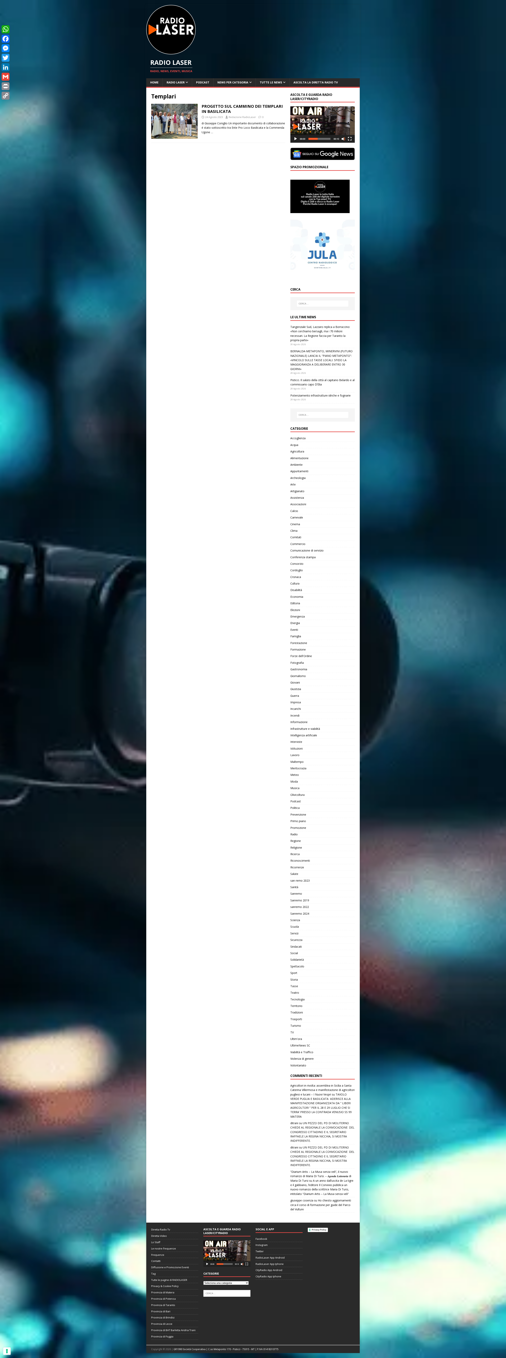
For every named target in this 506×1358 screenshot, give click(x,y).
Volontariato (298, 1065)
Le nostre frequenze (163, 1248)
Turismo (295, 1025)
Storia (294, 979)
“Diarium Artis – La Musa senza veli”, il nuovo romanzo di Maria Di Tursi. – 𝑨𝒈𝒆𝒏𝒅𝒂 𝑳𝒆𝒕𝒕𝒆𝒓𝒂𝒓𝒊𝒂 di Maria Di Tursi (320, 1176)
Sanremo (296, 893)
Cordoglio (296, 570)
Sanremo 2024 (299, 913)
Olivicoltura (297, 795)
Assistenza (297, 498)
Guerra (294, 696)
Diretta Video (159, 1236)
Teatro (294, 992)
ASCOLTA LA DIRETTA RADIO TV (316, 82)
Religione (296, 847)
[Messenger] (5, 48)
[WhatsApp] (5, 29)
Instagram (262, 1245)
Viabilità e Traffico (301, 1052)
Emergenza (297, 616)
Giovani (295, 682)
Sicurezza (296, 940)
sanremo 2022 (299, 907)
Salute (294, 874)
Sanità (294, 887)
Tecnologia (297, 999)
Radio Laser (176, 82)
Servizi (294, 933)
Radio (294, 834)
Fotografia (297, 663)
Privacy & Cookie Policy (165, 1286)
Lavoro (294, 755)
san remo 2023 (300, 880)
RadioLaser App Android (270, 1257)
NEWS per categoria (232, 82)
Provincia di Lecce (161, 1324)
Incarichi (295, 709)
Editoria (295, 603)
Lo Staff (155, 1242)
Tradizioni (296, 1012)
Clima (293, 531)
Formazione (298, 649)
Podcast (202, 82)
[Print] (5, 86)
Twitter (260, 1251)
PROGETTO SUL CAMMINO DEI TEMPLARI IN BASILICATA (242, 109)
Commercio (297, 544)
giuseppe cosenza (301, 1200)
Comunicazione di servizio (307, 550)
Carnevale (296, 517)
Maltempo (297, 762)
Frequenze (157, 1255)
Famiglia (295, 636)
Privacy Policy (319, 1229)
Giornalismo (298, 676)
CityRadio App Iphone (268, 1276)
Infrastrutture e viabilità (305, 729)
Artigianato (297, 491)
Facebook (261, 1239)
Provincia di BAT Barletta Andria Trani (173, 1330)
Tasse (294, 986)
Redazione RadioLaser (242, 117)
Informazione (299, 722)
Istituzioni (296, 748)
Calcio (294, 511)
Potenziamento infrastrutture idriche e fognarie (320, 395)
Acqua (294, 445)
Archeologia (298, 478)
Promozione (298, 828)
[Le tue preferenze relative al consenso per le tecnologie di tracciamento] (7, 1351)
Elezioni (295, 610)
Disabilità (296, 590)
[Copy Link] (5, 95)
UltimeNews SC (300, 1045)
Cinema (295, 524)
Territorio (296, 1006)
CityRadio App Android (269, 1270)
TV (292, 1032)
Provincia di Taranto (163, 1305)
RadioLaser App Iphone (270, 1264)
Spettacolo (297, 966)
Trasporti (296, 1019)
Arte (293, 484)
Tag (153, 1273)
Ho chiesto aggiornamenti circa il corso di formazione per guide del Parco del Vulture (320, 1204)
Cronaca (295, 577)
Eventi (294, 630)
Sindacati (296, 946)
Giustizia (295, 689)
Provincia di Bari (160, 1311)
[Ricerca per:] (323, 303)
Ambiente (296, 465)
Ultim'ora (296, 1039)
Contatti (155, 1261)
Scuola (294, 926)
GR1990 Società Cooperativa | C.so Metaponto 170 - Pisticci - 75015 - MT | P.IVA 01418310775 (226, 1349)
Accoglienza (298, 438)
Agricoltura (297, 451)
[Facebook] (5, 38)
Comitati (295, 537)
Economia (296, 597)
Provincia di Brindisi (163, 1317)
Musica (294, 788)
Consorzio (296, 564)
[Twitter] (5, 57)
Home (154, 82)
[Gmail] (5, 76)
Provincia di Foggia (162, 1336)
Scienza (295, 920)
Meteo (294, 775)
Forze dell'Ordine (301, 656)
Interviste (296, 742)
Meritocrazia (298, 768)
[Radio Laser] (171, 52)
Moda (294, 781)
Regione (295, 841)
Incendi (294, 715)
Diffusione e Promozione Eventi (170, 1267)
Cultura (294, 583)
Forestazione (298, 643)
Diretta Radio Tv (160, 1229)
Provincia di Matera (162, 1292)
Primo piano (298, 821)
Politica (295, 808)
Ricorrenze (297, 867)
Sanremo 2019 (299, 900)
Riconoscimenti (300, 860)
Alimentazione (299, 458)
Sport (293, 973)
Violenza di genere (302, 1059)
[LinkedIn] (5, 67)
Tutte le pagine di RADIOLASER (169, 1280)
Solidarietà (297, 959)
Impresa (295, 702)
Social (294, 953)
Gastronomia (298, 669)
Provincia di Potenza (163, 1298)
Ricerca (295, 854)
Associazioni (298, 504)
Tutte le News (271, 82)
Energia (295, 623)
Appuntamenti (299, 471)
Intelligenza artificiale (303, 735)
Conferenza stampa (303, 557)
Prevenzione (298, 814)
